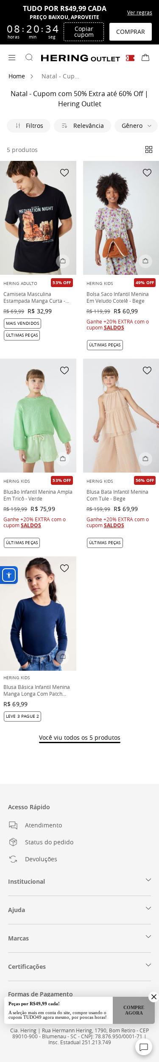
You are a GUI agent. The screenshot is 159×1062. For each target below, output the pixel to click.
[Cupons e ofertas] (130, 57)
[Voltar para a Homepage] (80, 58)
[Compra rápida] (63, 261)
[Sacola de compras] (145, 58)
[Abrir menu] (12, 58)
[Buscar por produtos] (29, 58)
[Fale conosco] (143, 1046)
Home (16, 76)
